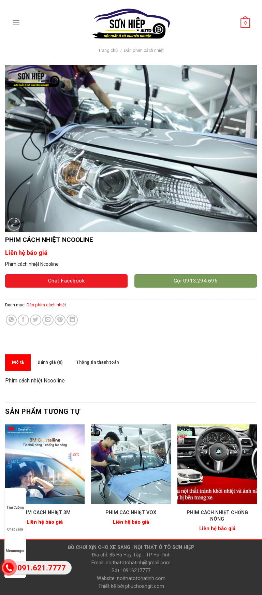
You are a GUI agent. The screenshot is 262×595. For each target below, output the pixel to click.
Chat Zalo (15, 529)
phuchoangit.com (144, 586)
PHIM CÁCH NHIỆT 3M (45, 512)
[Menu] (16, 23)
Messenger (15, 551)
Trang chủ (108, 50)
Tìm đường (15, 507)
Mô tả (18, 362)
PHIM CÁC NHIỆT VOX (130, 512)
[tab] (18, 362)
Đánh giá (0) (50, 362)
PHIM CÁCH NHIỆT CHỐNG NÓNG (217, 516)
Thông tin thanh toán (97, 362)
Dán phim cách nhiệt (144, 50)
